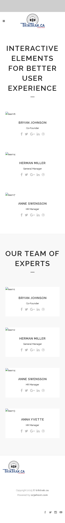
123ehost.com (39, 495)
